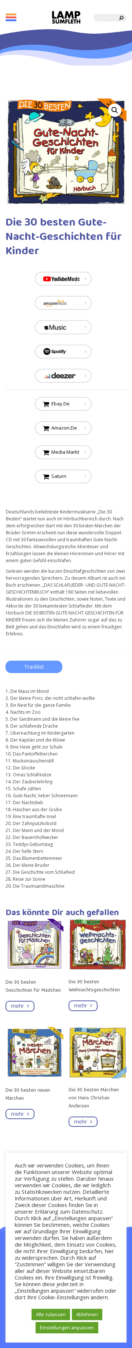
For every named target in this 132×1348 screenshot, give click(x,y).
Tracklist (34, 666)
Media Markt (64, 452)
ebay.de (59, 403)
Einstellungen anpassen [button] (67, 1327)
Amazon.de (63, 427)
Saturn (57, 476)
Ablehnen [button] (87, 1314)
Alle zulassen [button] (51, 1314)
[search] (121, 18)
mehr (19, 1005)
